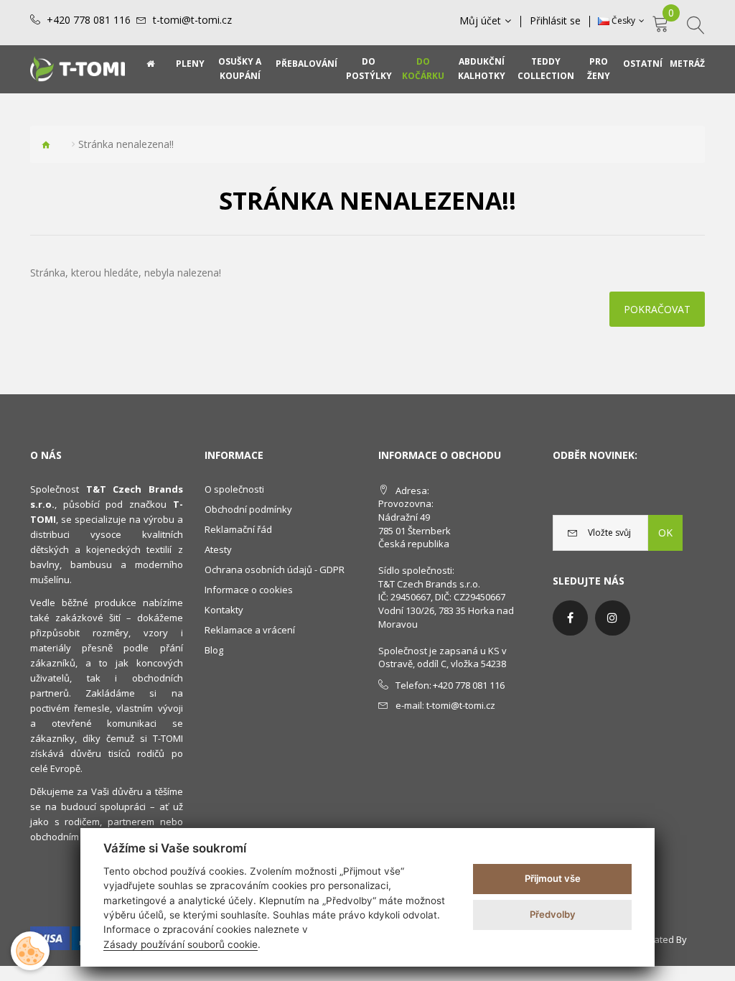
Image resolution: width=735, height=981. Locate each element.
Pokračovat (657, 309)
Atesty (218, 549)
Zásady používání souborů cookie (180, 944)
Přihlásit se (555, 21)
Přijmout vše (553, 878)
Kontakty (224, 609)
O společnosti (234, 489)
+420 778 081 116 (89, 20)
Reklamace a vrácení (250, 629)
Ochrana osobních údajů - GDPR (275, 569)
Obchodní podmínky (248, 509)
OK (665, 532)
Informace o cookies (249, 589)
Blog (214, 649)
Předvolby (553, 914)
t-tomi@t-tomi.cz (192, 20)
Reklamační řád (238, 529)
